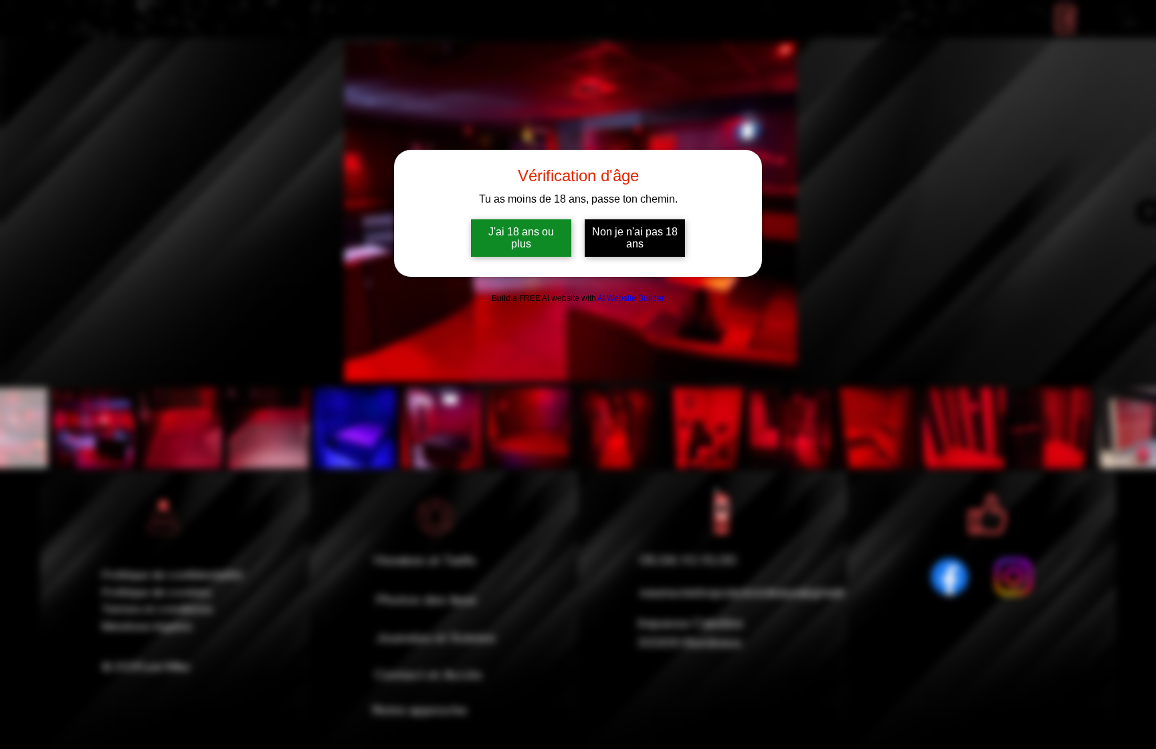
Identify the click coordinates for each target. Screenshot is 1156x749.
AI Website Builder (630, 298)
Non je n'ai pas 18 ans (635, 237)
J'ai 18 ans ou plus (521, 237)
